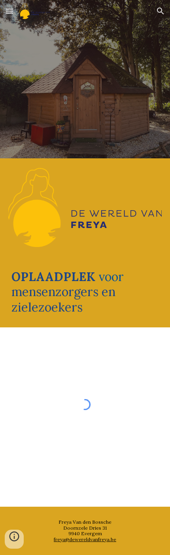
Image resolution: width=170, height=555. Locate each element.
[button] (9, 11)
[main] (85, 292)
